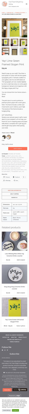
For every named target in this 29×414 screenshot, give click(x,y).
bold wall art (16, 156)
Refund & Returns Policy (14, 339)
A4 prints (8, 156)
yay (23, 171)
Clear (3, 140)
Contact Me (5, 337)
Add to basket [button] (21, 260)
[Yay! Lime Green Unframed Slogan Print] (14, 307)
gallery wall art (7, 163)
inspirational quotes (17, 166)
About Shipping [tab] (14, 194)
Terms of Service (14, 341)
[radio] (4, 137)
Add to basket (18, 148)
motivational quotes (9, 169)
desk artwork (12, 159)
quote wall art (21, 169)
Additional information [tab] (14, 190)
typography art (16, 171)
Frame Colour (6, 132)
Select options (21, 326)
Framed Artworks (14, 153)
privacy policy (20, 378)
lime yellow (5, 168)
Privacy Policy (23, 337)
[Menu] (26, 4)
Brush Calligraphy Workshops (14, 335)
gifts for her (18, 163)
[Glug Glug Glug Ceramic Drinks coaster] (14, 274)
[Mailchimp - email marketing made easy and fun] (19, 389)
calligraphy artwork (9, 157)
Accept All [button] (15, 410)
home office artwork (14, 164)
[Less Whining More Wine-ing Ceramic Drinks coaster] (14, 241)
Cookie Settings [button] (6, 410)
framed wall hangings (19, 161)
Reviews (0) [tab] (14, 197)
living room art (15, 168)
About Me (14, 337)
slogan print (6, 171)
